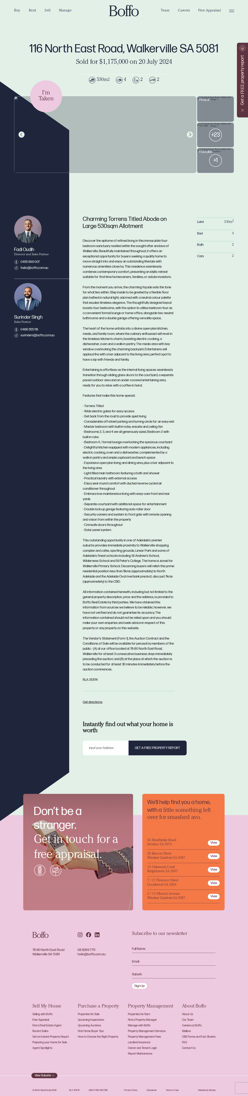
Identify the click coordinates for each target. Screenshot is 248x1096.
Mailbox (186, 1031)
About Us (187, 1014)
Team (165, 11)
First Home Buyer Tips (91, 1031)
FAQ (184, 1042)
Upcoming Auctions (89, 1025)
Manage (65, 11)
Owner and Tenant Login (142, 1048)
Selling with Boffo (42, 1014)
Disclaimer (152, 1090)
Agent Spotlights (42, 1048)
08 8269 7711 (86, 950)
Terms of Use (172, 1090)
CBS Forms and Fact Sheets (199, 1037)
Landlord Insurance (139, 1042)
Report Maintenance (140, 1053)
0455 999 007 (30, 262)
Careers (184, 11)
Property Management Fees (144, 1037)
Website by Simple (207, 1090)
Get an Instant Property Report (50, 1037)
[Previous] (21, 134)
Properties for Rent (139, 1014)
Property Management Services (147, 1031)
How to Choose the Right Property (98, 1037)
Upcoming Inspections (91, 1020)
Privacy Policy (130, 1090)
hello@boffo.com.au (91, 954)
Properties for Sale (88, 1014)
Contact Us (189, 1048)
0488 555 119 (29, 329)
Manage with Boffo (139, 1025)
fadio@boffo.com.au (34, 268)
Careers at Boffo (192, 1025)
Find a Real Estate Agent (47, 1025)
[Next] (190, 134)
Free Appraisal (209, 11)
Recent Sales (40, 1031)
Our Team (188, 1020)
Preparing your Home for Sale (49, 1042)
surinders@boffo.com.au (37, 335)
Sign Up (139, 986)
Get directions (92, 702)
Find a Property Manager (142, 1020)
